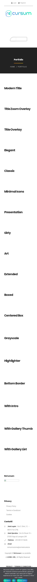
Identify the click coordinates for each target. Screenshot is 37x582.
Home (12, 67)
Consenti (7, 580)
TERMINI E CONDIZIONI (22, 566)
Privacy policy (22, 580)
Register (23, 3)
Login (14, 3)
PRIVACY (9, 566)
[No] (35, 575)
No (14, 580)
